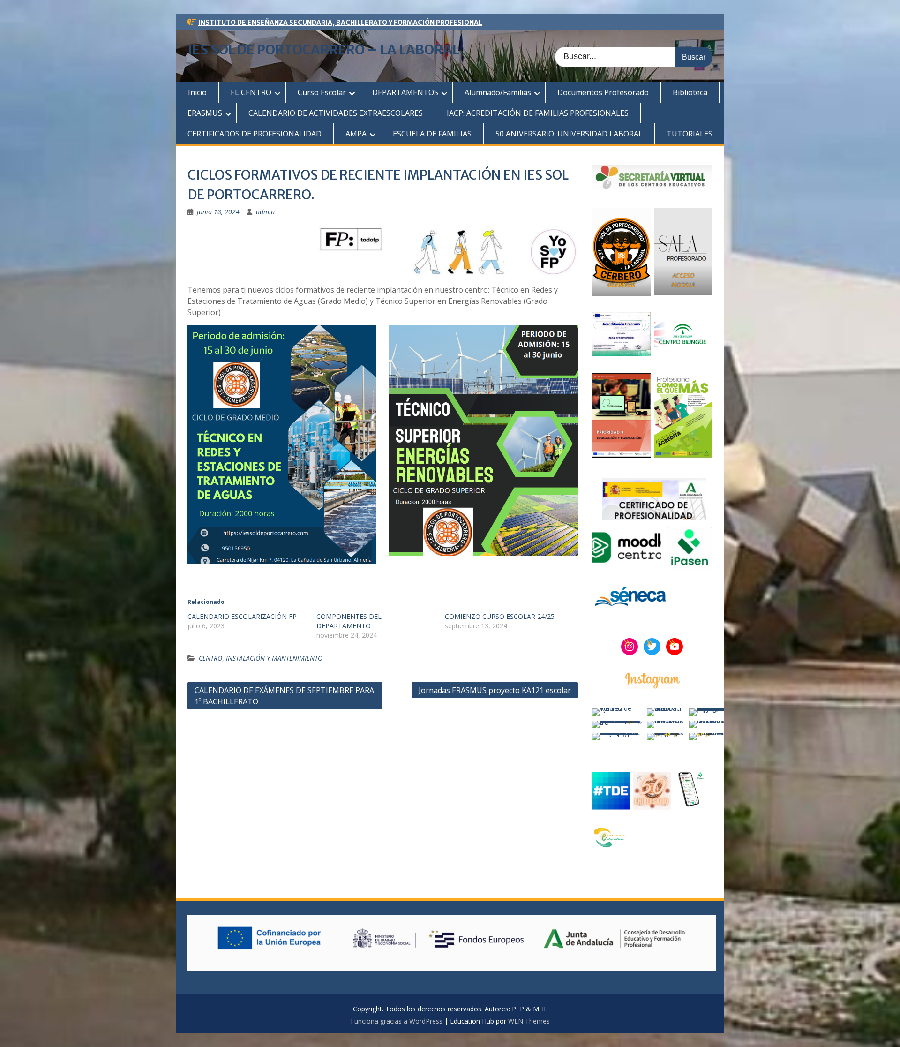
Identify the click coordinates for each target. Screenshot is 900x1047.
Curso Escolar (322, 92)
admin (265, 211)
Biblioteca (690, 92)
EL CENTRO (251, 92)
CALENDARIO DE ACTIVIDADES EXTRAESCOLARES (335, 113)
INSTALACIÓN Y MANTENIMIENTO (274, 658)
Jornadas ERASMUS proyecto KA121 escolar (495, 690)
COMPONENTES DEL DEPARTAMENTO (349, 621)
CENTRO (210, 658)
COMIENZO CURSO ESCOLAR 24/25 (500, 616)
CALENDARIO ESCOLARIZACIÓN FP (242, 616)
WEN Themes (529, 1021)
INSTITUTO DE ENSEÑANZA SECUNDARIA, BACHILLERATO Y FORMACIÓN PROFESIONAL (340, 22)
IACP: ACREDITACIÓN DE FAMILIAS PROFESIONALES (538, 113)
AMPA (356, 133)
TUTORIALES (689, 133)
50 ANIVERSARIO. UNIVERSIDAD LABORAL (569, 133)
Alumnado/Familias (498, 92)
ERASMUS (205, 113)
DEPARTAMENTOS (405, 92)
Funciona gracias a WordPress (396, 1021)
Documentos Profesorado (603, 92)
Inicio (197, 92)
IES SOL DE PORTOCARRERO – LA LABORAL (323, 49)
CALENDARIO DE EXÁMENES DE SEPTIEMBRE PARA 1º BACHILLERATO (284, 696)
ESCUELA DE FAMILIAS (432, 133)
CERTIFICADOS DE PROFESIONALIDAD (255, 133)
